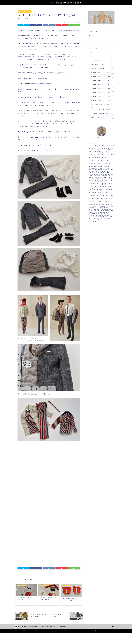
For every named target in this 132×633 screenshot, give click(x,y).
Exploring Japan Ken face (102, 72)
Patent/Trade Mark (102, 117)
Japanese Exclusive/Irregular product (102, 108)
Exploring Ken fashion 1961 (24, 11)
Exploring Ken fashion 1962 (102, 80)
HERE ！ (90, 35)
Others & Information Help (102, 113)
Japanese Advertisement (102, 104)
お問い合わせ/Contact (28, 631)
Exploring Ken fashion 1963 (102, 84)
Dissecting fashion (102, 68)
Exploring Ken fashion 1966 (102, 96)
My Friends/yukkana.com (66, 2)
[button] (91, 17)
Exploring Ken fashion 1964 (102, 88)
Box (102, 57)
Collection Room (102, 65)
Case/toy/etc (102, 61)
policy (18, 631)
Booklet (102, 53)
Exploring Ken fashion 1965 (102, 92)
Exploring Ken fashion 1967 (102, 100)
